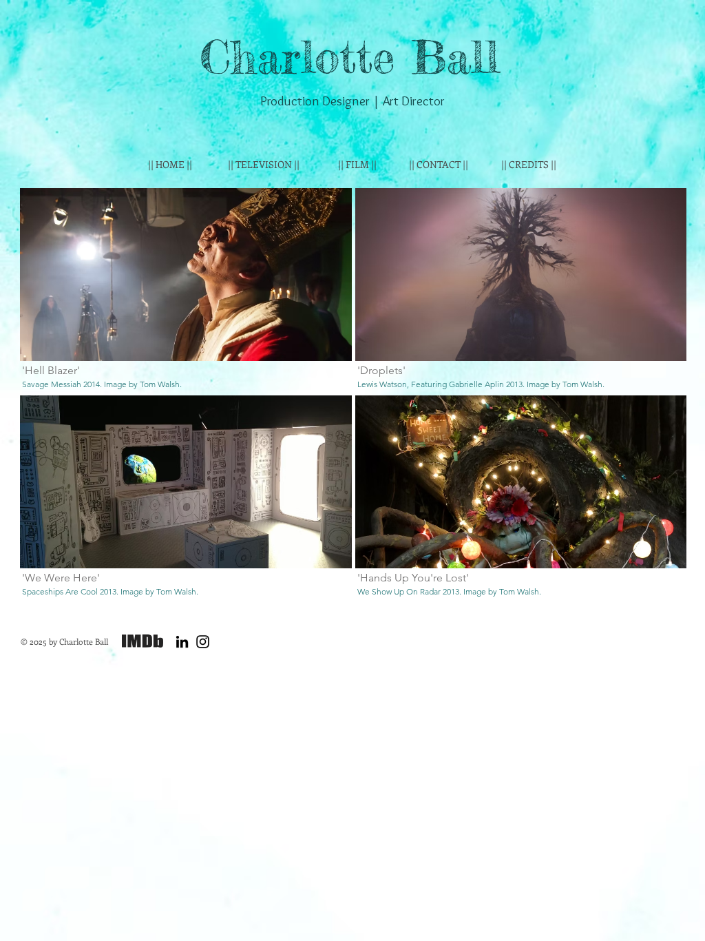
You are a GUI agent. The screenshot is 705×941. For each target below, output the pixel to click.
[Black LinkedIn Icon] (182, 641)
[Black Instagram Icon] (202, 641)
